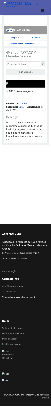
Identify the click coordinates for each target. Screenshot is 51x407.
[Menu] (42, 10)
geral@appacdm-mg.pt (13, 286)
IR (43, 63)
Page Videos (24, 71)
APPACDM (24, 30)
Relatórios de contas (11, 344)
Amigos (15, 37)
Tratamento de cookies (13, 328)
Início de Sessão (9, 338)
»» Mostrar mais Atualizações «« (24, 43)
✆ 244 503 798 (9, 291)
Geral (21, 106)
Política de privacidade (13, 333)
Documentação (9, 271)
